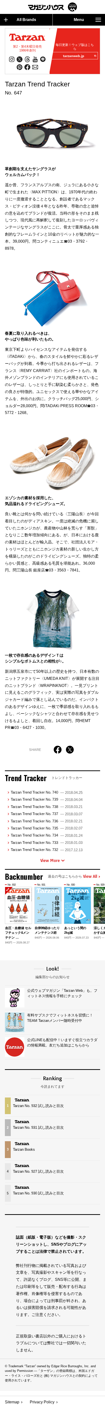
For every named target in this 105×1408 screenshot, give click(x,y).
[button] (95, 911)
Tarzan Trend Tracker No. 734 (47, 835)
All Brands (26, 20)
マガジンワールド (52, 6)
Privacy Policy (42, 1402)
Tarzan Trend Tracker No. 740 (47, 792)
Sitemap (12, 1402)
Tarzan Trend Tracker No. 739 (47, 799)
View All (90, 876)
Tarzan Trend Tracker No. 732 (47, 850)
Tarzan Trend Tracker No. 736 (47, 821)
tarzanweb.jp (73, 56)
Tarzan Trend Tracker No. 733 (47, 842)
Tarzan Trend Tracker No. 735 (47, 828)
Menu (79, 20)
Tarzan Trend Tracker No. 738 (47, 807)
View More (50, 860)
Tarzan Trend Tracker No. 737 (47, 814)
